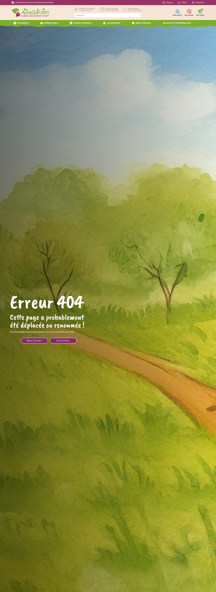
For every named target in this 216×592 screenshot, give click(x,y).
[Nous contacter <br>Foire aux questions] (125, 9)
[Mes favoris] (189, 11)
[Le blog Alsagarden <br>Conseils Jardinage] (102, 9)
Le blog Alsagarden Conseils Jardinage (111, 9)
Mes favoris (189, 15)
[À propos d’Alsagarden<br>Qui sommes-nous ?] (76, 9)
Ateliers (184, 2)
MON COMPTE (177, 15)
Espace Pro (200, 2)
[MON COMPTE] (177, 11)
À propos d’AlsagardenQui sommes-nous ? (87, 9)
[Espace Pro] (193, 2)
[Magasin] (163, 2)
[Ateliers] (179, 2)
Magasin (169, 2)
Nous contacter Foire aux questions (135, 9)
